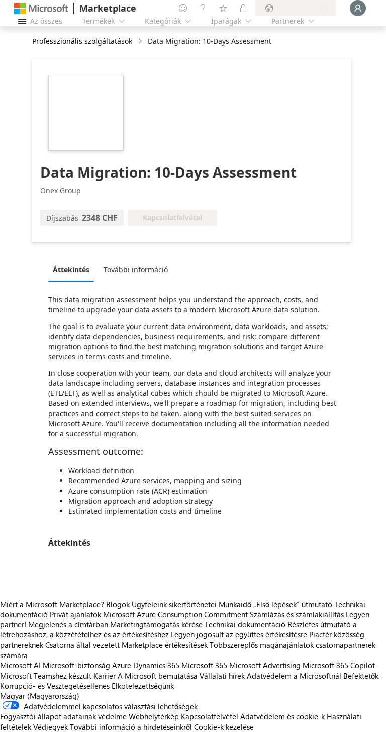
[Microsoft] (41, 8)
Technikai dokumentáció (245, 624)
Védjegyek (50, 727)
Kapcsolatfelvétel (209, 716)
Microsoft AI (20, 665)
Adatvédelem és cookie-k (282, 716)
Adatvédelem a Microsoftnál (294, 676)
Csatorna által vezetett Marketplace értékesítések (126, 645)
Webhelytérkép (154, 716)
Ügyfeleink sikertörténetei (174, 604)
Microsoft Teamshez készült (45, 676)
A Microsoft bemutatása (158, 676)
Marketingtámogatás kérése (156, 624)
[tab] (73, 269)
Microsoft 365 (204, 665)
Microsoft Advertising (265, 665)
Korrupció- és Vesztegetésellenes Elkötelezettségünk (87, 686)
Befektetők (360, 676)
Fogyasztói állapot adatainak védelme (63, 716)
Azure (121, 665)
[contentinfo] (141, 41)
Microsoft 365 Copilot (339, 665)
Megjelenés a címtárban (68, 624)
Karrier (104, 676)
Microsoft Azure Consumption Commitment (176, 614)
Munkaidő (235, 604)
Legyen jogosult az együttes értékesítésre (239, 634)
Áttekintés (71, 269)
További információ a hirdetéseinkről (131, 727)
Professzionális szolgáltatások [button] (82, 41)
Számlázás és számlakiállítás (297, 614)
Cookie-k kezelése (224, 727)
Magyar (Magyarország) (39, 696)
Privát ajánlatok (75, 614)
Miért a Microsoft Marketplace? (52, 604)
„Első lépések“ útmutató (292, 604)
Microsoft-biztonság (76, 665)
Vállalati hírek (222, 676)
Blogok (118, 604)
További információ (136, 269)
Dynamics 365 (156, 665)
